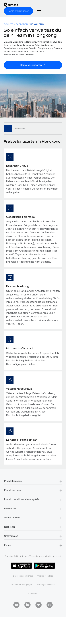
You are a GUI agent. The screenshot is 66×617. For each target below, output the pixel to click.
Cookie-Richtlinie (45, 576)
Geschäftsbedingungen (21, 584)
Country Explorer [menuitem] (16, 24)
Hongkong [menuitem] (37, 24)
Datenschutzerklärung (23, 576)
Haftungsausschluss (46, 584)
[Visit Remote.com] (14, 4)
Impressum (33, 593)
